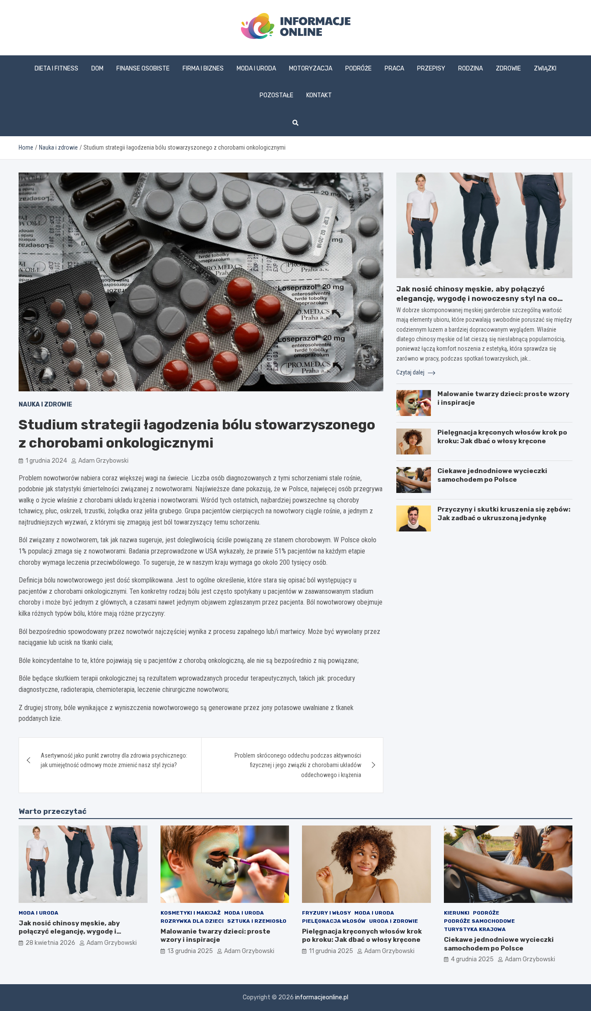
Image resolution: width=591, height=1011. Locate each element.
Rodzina (470, 68)
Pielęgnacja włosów (334, 921)
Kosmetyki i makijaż (191, 913)
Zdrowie (508, 68)
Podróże (358, 68)
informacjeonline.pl (321, 997)
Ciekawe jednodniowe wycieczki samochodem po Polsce (492, 475)
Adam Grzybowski (103, 460)
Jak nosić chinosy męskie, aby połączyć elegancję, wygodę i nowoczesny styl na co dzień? (476, 298)
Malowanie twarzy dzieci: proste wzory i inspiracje (215, 936)
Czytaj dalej (411, 372)
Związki (545, 68)
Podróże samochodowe (479, 921)
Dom (97, 68)
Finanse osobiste (143, 68)
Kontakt (319, 95)
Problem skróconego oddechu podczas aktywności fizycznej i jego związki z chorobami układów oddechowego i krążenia (297, 765)
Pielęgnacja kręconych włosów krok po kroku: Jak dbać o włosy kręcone (502, 437)
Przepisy (431, 68)
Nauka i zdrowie (45, 404)
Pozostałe (276, 95)
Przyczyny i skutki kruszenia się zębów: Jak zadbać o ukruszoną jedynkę (503, 513)
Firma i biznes (203, 68)
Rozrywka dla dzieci (192, 921)
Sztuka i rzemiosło (256, 921)
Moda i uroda (256, 68)
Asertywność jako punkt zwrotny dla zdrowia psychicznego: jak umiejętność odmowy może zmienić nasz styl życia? (114, 760)
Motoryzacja (310, 68)
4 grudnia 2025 (472, 959)
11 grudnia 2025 (331, 951)
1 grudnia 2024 (46, 460)
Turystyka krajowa (475, 929)
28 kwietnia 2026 (50, 943)
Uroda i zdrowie (393, 921)
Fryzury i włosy (326, 913)
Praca (394, 68)
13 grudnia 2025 (190, 951)
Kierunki (456, 913)
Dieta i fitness (56, 68)
